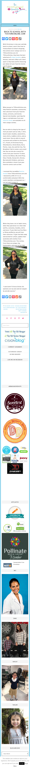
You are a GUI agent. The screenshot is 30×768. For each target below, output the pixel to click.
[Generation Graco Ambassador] (6, 453)
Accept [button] (22, 763)
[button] (15, 25)
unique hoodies (16, 57)
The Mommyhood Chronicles (15, 12)
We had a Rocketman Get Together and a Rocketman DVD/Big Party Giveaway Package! (21, 309)
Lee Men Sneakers (15, 354)
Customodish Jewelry (15, 351)
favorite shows (8, 120)
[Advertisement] (15, 486)
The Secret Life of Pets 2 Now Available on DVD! (9, 307)
